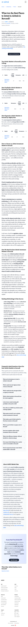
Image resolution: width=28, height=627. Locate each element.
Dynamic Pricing (17, 601)
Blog (2, 596)
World (14, 6)
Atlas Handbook (3, 601)
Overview (16, 585)
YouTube (17, 614)
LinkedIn (17, 611)
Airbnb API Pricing (4, 589)
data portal (6, 510)
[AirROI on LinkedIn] (10, 21)
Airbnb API (6, 512)
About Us (2, 614)
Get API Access (14, 560)
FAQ (2, 611)
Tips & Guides (3, 597)
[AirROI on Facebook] (13, 21)
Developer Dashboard (4, 590)
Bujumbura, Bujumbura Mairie (7, 81)
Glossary (2, 606)
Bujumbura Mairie (5, 571)
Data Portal (16, 604)
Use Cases (16, 590)
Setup (15, 587)
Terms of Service (10, 623)
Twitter (17, 613)
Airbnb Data (8, 6)
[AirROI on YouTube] (11, 21)
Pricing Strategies (4, 602)
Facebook (18, 616)
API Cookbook (3, 604)
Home (3, 6)
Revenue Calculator (18, 599)
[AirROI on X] (8, 21)
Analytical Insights (17, 597)
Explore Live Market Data (14, 54)
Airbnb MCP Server (8, 514)
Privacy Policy (16, 623)
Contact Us (3, 613)
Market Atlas (17, 596)
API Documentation (4, 587)
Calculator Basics (4, 599)
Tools (15, 589)
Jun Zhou (9, 23)
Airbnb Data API (3, 585)
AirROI (6, 21)
